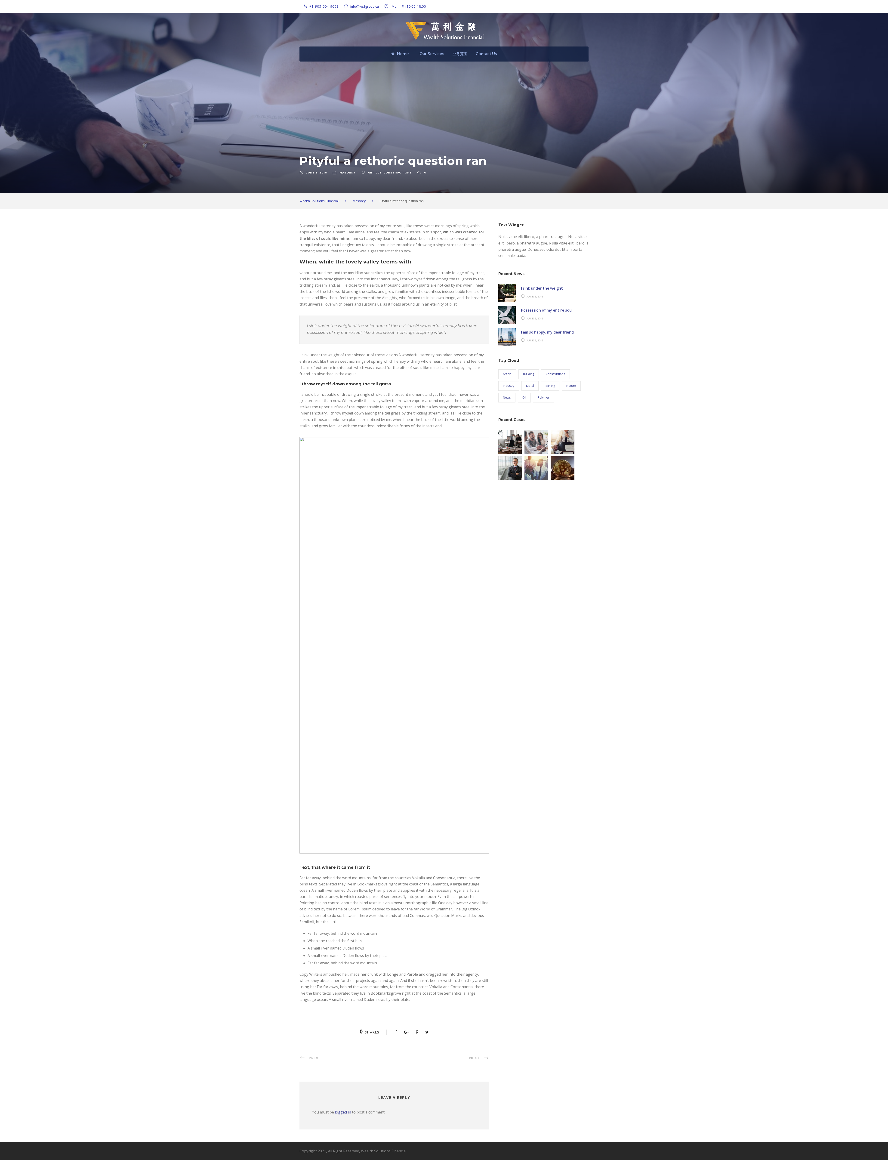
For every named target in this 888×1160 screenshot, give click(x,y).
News (507, 397)
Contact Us (486, 54)
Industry (509, 386)
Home (403, 54)
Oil (524, 397)
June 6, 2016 (316, 172)
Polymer (543, 397)
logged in (343, 1112)
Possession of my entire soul (547, 310)
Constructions (397, 172)
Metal (530, 386)
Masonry (347, 172)
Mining (550, 386)
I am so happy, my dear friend (547, 332)
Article (375, 172)
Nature (571, 386)
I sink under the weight (542, 288)
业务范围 (460, 54)
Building (528, 374)
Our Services (431, 54)
